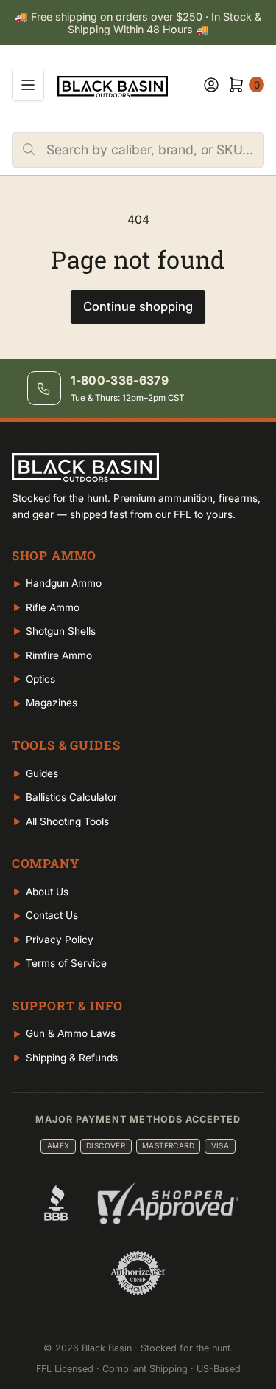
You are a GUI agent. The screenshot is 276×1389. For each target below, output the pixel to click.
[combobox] (154, 150)
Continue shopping (138, 306)
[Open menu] (28, 85)
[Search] (29, 150)
